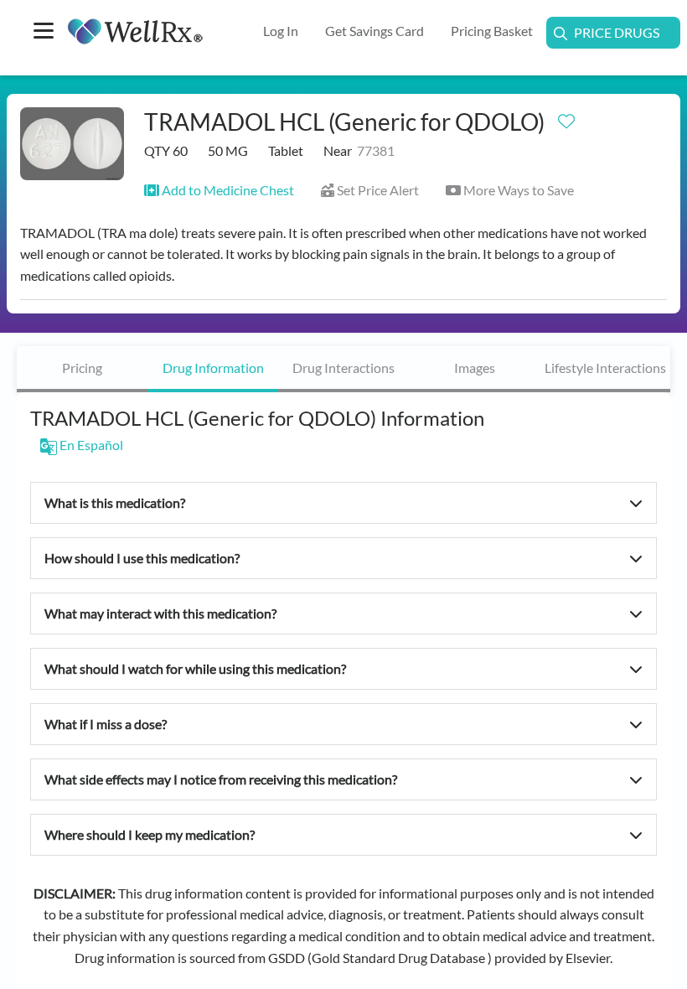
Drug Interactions (343, 367)
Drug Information (213, 367)
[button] (219, 190)
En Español (90, 445)
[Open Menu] (43, 32)
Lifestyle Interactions (605, 367)
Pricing (82, 367)
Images (474, 367)
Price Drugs (616, 32)
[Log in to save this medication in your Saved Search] (566, 117)
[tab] (82, 369)
